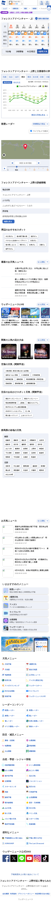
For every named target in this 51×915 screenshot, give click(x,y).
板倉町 (41, 453)
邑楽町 (33, 457)
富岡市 (32, 444)
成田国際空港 (30, 383)
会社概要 (5, 894)
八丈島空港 (25, 375)
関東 (25, 8)
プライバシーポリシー (26, 894)
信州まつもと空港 (12, 375)
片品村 (25, 470)
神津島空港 (9, 379)
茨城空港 (9, 383)
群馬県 (34, 8)
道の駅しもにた (11, 245)
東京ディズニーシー (31, 399)
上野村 (33, 449)
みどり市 (9, 449)
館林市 (8, 444)
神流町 (41, 449)
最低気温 (16, 82)
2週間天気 (15, 8)
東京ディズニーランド (13, 399)
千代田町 (17, 457)
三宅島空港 (36, 375)
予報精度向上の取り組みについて (25, 874)
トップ (5, 8)
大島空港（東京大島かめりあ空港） (18, 371)
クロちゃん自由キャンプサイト (16, 240)
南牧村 (17, 453)
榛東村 (17, 449)
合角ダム (32, 245)
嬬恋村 (35, 466)
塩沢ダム (34, 236)
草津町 (43, 466)
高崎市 (16, 440)
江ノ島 (27, 411)
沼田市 (8, 466)
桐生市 (24, 440)
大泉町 (25, 457)
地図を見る (8, 221)
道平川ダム (9, 249)
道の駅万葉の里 (22, 236)
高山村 (8, 470)
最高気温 (7, 82)
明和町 (8, 457)
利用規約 (13, 894)
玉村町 (33, 453)
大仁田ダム (9, 236)
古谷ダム (33, 240)
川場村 (33, 470)
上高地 (22, 403)
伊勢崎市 (33, 440)
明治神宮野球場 (11, 403)
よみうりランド (26, 415)
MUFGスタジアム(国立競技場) (16, 407)
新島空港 (20, 379)
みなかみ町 (9, 474)
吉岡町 (25, 449)
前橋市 (8, 440)
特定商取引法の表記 (42, 894)
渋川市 (16, 444)
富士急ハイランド (12, 415)
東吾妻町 (17, 470)
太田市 (41, 440)
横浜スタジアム (33, 403)
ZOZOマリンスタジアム (14, 411)
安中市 (40, 444)
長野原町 (26, 466)
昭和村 (41, 470)
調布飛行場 (19, 383)
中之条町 (17, 466)
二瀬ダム (42, 245)
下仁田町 (9, 453)
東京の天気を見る (38, 115)
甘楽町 (25, 453)
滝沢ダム (23, 245)
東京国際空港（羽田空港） (35, 379)
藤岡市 (24, 444)
